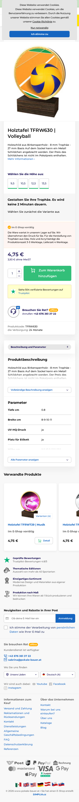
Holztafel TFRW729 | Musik (26, 524)
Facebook (59, 683)
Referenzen (11, 748)
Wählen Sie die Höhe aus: (26, 174)
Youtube (42, 683)
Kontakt (9, 721)
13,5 (44, 183)
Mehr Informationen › (21, 158)
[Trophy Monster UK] (26, 784)
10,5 (23, 183)
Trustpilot (24, 293)
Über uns (46, 718)
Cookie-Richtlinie (42, 21)
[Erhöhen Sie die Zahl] (19, 271)
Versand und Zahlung (18, 708)
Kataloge (46, 722)
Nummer (12, 273)
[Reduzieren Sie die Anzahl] (19, 275)
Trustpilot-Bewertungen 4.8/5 (30, 561)
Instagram (14, 687)
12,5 (33, 183)
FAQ (6, 739)
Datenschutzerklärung (18, 744)
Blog (43, 727)
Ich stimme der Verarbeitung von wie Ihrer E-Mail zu (42, 629)
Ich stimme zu (39, 34)
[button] (39, 390)
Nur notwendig (39, 27)
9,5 (12, 183)
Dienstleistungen (15, 726)
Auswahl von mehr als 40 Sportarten (34, 571)
